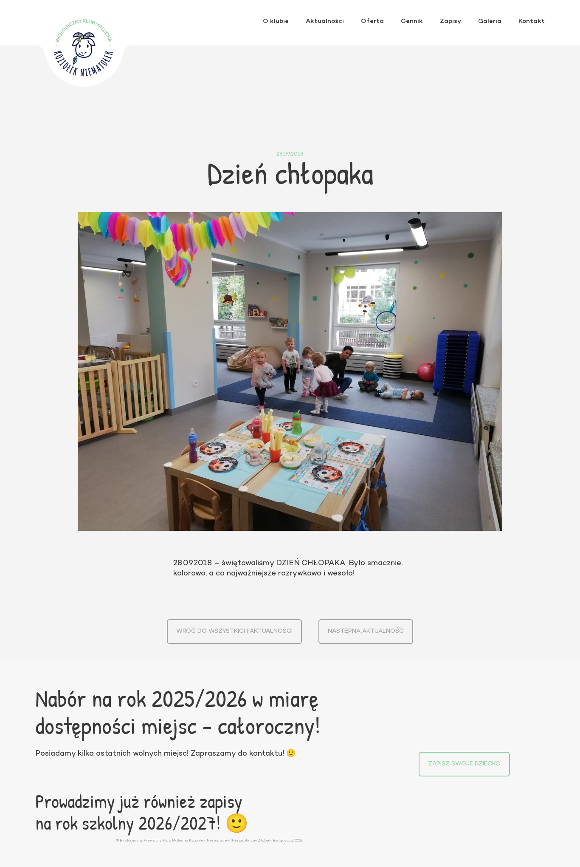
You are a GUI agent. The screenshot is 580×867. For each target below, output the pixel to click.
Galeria (489, 21)
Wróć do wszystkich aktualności (234, 631)
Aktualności (325, 21)
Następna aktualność (366, 631)
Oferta (372, 21)
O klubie (276, 21)
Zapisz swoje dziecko (464, 764)
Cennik (412, 21)
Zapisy (450, 21)
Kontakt (531, 21)
